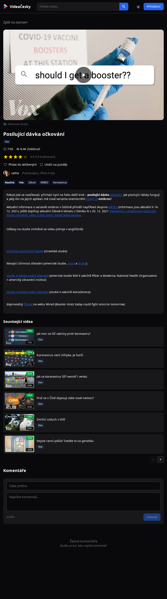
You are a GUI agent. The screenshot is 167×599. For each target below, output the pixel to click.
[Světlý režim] (138, 6)
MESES (113, 207)
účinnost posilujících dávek (25, 251)
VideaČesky (20, 6)
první (71, 263)
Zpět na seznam (15, 22)
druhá (82, 263)
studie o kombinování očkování (27, 276)
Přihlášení (153, 6)
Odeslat (152, 517)
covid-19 (92, 199)
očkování (116, 195)
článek (28, 304)
